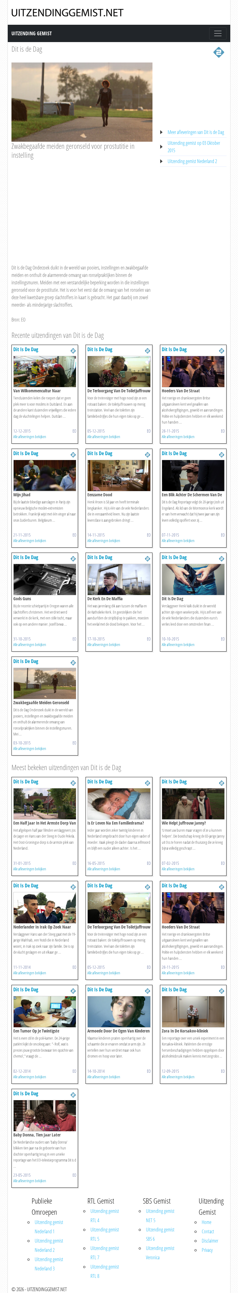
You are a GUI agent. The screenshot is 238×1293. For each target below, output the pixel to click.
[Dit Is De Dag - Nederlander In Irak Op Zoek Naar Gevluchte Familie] (44, 907)
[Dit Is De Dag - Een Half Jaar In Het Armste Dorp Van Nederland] (44, 803)
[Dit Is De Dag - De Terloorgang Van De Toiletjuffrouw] (118, 371)
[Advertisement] (81, 205)
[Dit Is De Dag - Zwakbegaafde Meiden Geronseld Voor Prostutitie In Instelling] (44, 682)
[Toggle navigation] (218, 33)
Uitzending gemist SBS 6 (160, 1234)
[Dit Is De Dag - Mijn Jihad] (44, 475)
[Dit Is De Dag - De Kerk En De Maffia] (118, 578)
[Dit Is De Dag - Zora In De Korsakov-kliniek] (193, 1011)
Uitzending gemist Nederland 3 (49, 1264)
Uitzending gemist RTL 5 (104, 1234)
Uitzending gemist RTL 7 (104, 1253)
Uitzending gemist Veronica (160, 1253)
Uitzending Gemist (31, 33)
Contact (208, 1231)
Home (206, 1222)
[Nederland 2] (219, 51)
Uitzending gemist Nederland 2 (192, 161)
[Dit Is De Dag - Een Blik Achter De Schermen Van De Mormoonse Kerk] (193, 475)
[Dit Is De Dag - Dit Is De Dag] (193, 578)
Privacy (207, 1250)
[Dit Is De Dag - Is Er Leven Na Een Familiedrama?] (118, 803)
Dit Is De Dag (25, 349)
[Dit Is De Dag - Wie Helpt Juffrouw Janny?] (193, 803)
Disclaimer (210, 1240)
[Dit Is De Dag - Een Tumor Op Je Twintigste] (44, 1011)
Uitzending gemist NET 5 (160, 1216)
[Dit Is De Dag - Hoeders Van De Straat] (193, 371)
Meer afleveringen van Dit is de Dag (196, 132)
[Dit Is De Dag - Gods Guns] (44, 578)
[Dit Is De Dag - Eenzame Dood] (118, 475)
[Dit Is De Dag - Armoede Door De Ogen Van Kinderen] (118, 1011)
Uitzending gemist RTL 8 (104, 1271)
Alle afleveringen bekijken (29, 436)
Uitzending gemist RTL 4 (104, 1216)
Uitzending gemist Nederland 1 (49, 1227)
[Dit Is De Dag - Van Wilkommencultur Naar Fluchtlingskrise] (44, 371)
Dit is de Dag (26, 49)
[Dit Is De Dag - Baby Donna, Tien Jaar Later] (44, 1115)
